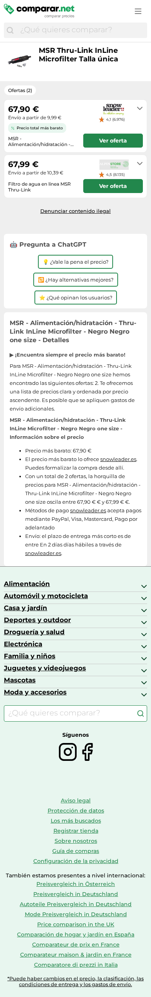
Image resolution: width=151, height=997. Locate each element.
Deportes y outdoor (37, 620)
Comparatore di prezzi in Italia (76, 964)
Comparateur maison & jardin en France (76, 954)
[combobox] (81, 30)
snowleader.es (118, 459)
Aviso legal (76, 800)
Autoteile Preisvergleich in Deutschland (76, 904)
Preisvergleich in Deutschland (75, 894)
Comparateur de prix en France (76, 944)
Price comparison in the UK (75, 924)
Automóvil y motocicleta (46, 596)
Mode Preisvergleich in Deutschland (76, 914)
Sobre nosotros (76, 840)
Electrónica (23, 644)
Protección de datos (76, 810)
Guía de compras (75, 850)
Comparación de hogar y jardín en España (75, 934)
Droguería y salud (34, 632)
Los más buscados (76, 820)
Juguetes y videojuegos (45, 668)
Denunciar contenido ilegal (75, 211)
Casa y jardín (25, 608)
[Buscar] (10, 30)
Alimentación (27, 584)
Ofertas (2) (20, 90)
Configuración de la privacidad (75, 861)
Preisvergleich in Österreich (75, 883)
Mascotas (20, 680)
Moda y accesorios (35, 692)
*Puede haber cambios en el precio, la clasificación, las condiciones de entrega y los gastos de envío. (75, 981)
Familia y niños (29, 656)
